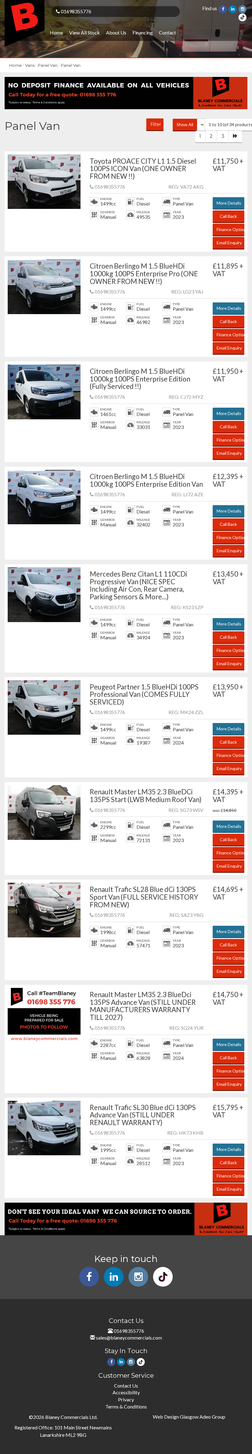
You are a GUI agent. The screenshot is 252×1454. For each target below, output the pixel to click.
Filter (155, 124)
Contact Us (126, 1385)
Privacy (126, 1399)
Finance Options (230, 229)
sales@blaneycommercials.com (129, 1337)
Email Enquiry (229, 242)
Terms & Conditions (126, 1406)
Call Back (228, 216)
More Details (229, 203)
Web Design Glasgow (176, 1417)
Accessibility (126, 1392)
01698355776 (75, 11)
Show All (185, 124)
